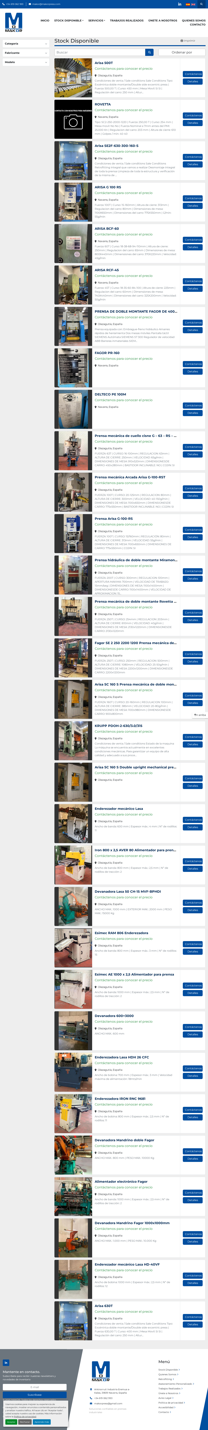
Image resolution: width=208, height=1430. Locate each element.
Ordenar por (182, 52)
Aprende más (42, 1422)
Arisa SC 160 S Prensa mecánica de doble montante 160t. (143, 684)
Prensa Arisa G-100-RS (114, 519)
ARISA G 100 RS (108, 187)
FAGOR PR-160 (107, 353)
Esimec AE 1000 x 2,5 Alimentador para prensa (134, 974)
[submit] (149, 52)
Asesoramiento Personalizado (175, 1383)
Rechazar (25, 1422)
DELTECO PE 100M (110, 394)
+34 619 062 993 (14, 4)
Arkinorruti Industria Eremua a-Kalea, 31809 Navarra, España (112, 1391)
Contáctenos (193, 74)
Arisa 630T (104, 1306)
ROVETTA (103, 104)
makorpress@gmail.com (108, 1403)
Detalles (193, 81)
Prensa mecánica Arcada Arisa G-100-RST (130, 477)
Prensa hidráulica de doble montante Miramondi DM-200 (144, 560)
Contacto (198, 24)
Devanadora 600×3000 (114, 1016)
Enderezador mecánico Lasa (119, 809)
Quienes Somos (194, 20)
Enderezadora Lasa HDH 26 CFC (122, 1057)
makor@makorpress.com (46, 4)
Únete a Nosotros (162, 20)
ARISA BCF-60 (107, 229)
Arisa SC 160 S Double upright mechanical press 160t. (140, 767)
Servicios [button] (95, 20)
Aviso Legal (164, 1398)
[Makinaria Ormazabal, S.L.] (100, 1371)
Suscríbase (35, 1394)
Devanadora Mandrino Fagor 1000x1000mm (132, 1223)
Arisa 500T (104, 63)
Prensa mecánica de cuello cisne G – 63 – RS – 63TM (139, 436)
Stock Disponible (68, 20)
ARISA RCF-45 (107, 270)
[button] (69, 21)
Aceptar (11, 1422)
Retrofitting (165, 1379)
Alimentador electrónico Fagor (121, 1182)
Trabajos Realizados (126, 20)
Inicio (45, 20)
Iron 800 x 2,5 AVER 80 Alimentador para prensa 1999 (140, 850)
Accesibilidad (165, 1407)
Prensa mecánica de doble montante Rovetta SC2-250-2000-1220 (151, 601)
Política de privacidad (25, 1416)
